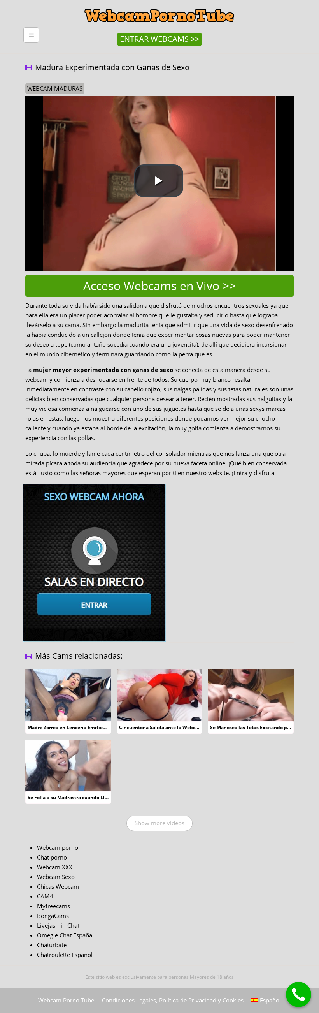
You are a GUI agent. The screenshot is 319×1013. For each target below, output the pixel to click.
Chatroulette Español (65, 954)
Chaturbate (52, 945)
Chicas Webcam (58, 886)
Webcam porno (57, 847)
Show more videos (159, 823)
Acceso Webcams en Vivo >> (159, 286)
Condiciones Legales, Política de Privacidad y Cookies (173, 1000)
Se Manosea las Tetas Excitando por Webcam (261, 727)
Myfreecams (53, 906)
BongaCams (53, 916)
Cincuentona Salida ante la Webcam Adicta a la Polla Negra (187, 727)
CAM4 (45, 896)
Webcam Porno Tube (66, 1000)
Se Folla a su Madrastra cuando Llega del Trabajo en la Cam (96, 797)
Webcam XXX (54, 867)
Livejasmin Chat (58, 925)
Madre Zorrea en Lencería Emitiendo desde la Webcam (91, 727)
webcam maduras (54, 88)
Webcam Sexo (56, 877)
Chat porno (52, 857)
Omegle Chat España (64, 935)
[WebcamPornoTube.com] (159, 6)
